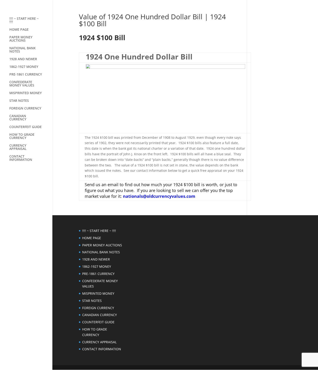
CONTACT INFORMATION (20, 158)
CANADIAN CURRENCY (17, 117)
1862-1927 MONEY (23, 67)
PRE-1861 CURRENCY (25, 74)
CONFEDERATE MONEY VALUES (21, 83)
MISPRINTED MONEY (25, 93)
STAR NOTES (19, 101)
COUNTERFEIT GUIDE (25, 127)
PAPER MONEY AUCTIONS (20, 39)
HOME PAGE (19, 30)
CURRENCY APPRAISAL (18, 147)
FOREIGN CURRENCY (25, 108)
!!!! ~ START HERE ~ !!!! (24, 20)
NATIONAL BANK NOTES (22, 49)
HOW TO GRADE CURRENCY (21, 136)
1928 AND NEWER (23, 59)
